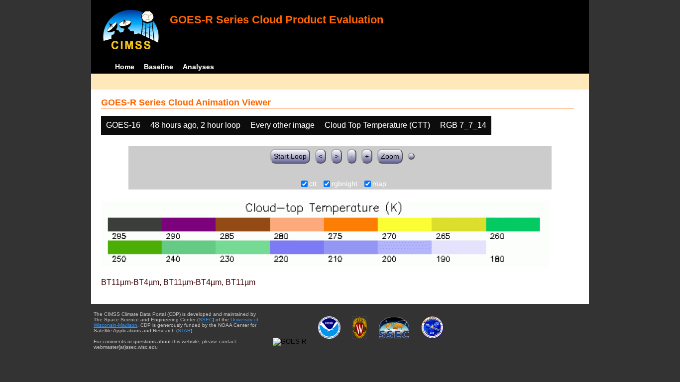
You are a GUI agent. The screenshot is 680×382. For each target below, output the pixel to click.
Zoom (390, 156)
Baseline (158, 67)
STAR (184, 330)
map (379, 184)
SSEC (206, 319)
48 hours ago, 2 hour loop (195, 125)
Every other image (282, 125)
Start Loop (290, 156)
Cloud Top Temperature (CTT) (377, 125)
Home (124, 67)
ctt (313, 184)
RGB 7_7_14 (463, 125)
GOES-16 (123, 125)
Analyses (198, 67)
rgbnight (344, 184)
